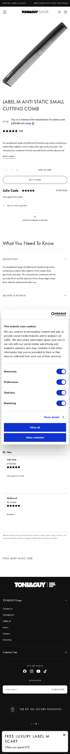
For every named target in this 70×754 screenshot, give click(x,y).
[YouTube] (38, 671)
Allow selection (35, 437)
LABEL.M (7, 621)
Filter (9, 452)
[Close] (64, 735)
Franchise (7, 639)
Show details (51, 417)
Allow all (35, 427)
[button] (5, 12)
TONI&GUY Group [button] (12, 600)
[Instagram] (32, 671)
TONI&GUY (8, 614)
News (5, 627)
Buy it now (35, 180)
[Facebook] (25, 671)
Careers (6, 633)
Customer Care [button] (10, 652)
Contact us (7, 608)
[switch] (61, 382)
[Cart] (65, 12)
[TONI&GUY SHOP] (35, 585)
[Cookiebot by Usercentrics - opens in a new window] (51, 314)
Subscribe (58, 689)
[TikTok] (45, 671)
